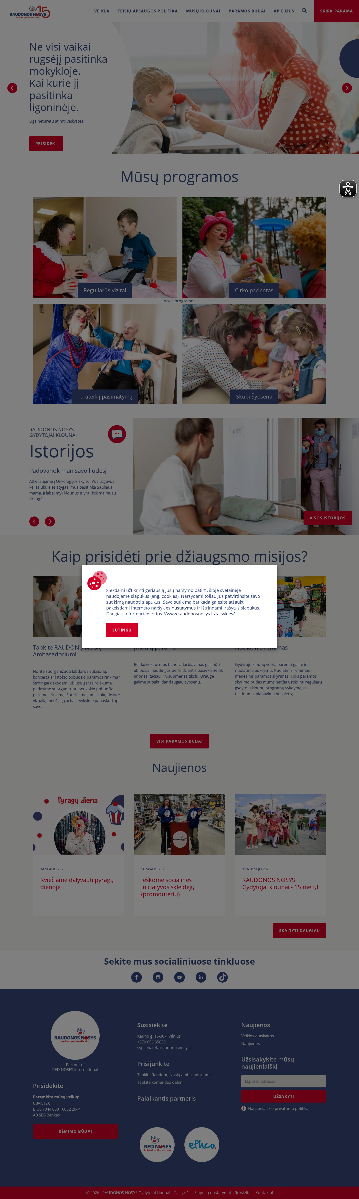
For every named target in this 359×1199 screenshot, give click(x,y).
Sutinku (122, 630)
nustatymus (184, 608)
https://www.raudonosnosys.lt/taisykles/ (193, 614)
